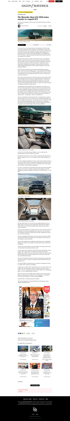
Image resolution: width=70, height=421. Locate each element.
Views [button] (23, 1)
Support (50, 1)
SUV (22, 340)
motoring (19, 340)
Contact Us (41, 399)
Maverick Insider (27, 399)
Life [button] (32, 1)
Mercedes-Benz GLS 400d (28, 340)
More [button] (41, 1)
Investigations (14, 1)
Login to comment (35, 385)
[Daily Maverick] (35, 5)
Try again (20, 391)
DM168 (19, 338)
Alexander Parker (25, 25)
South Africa (30, 338)
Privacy (33, 414)
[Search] (47, 1)
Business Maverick (24, 338)
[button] (45, 26)
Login (59, 1)
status (35, 340)
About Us (35, 399)
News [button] (20, 1)
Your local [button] (28, 1)
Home (9, 1)
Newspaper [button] (37, 1)
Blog (47, 399)
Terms (37, 414)
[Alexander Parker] (19, 26)
